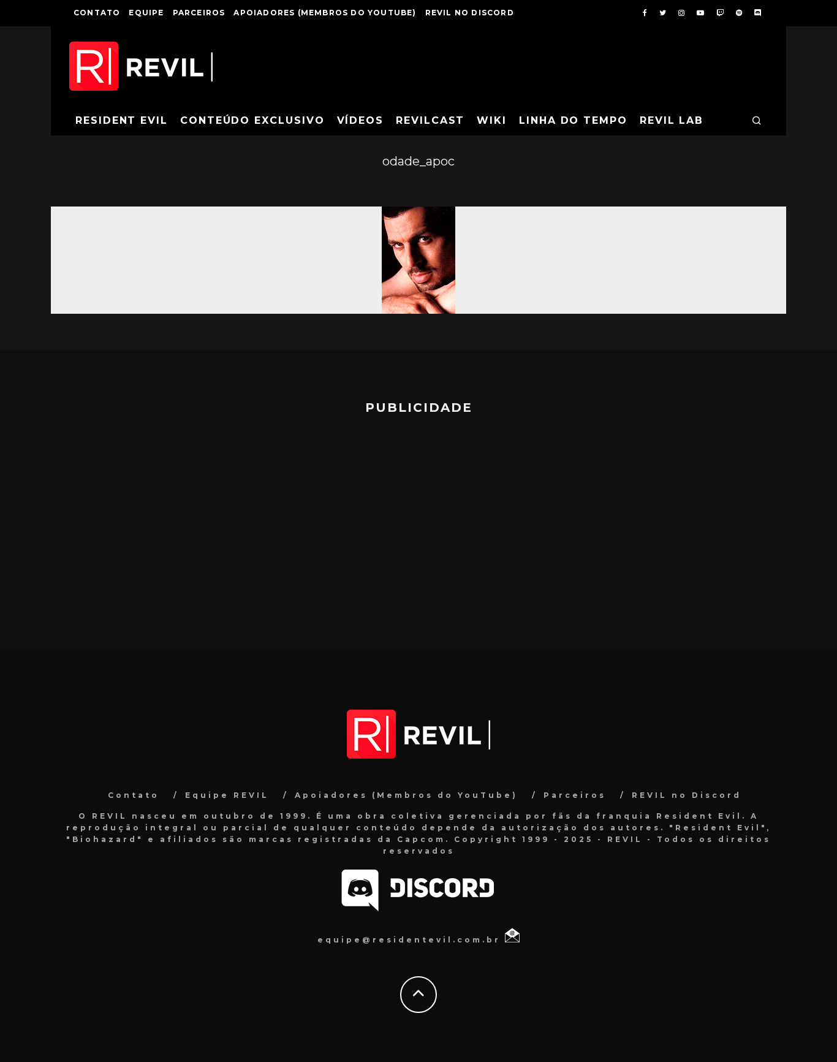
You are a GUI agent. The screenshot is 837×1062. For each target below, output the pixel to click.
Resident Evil (121, 120)
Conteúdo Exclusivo (252, 120)
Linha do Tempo (573, 120)
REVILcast (430, 120)
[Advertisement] (418, 526)
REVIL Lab (671, 120)
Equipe (146, 12)
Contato (97, 12)
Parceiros (199, 12)
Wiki (492, 120)
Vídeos (360, 120)
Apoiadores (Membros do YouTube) (324, 12)
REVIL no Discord (469, 12)
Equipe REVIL (227, 795)
